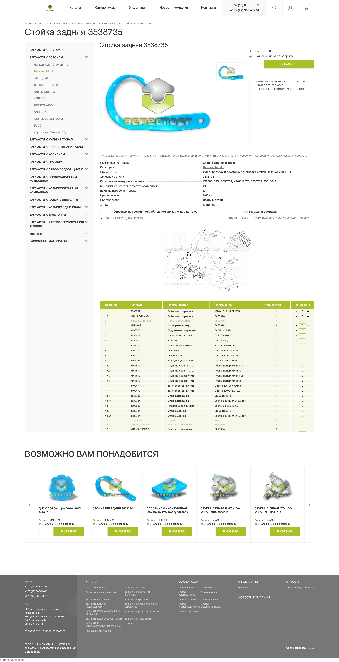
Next (309, 504)
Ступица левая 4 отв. (181, 371)
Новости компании (254, 597)
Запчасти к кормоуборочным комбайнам (103, 612)
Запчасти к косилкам (98, 600)
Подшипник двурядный (182, 330)
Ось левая (174, 351)
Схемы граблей (210, 600)
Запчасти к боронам (136, 588)
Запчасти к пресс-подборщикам (96, 605)
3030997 (135, 311)
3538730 (135, 396)
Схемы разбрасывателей (211, 605)
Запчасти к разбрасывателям (141, 612)
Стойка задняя (177, 411)
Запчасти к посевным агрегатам (137, 593)
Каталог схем (188, 582)
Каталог (92, 582)
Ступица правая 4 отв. (181, 381)
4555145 (135, 361)
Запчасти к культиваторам (101, 592)
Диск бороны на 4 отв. (181, 391)
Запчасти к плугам (96, 588)
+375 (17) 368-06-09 (244, 5)
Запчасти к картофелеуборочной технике (103, 624)
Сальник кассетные (180, 346)
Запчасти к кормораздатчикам (104, 619)
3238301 (135, 346)
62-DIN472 (136, 325)
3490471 (135, 386)
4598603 (135, 406)
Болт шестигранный (180, 429)
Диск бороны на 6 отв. (181, 386)
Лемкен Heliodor (213, 167)
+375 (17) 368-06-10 (36, 591)
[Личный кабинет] (290, 8)
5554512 (135, 376)
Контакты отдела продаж (299, 588)
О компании (248, 582)
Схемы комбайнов (188, 612)
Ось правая (175, 356)
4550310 (135, 356)
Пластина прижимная (181, 406)
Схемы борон (208, 588)
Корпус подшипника (180, 361)
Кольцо (172, 341)
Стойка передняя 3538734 (124, 218)
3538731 (135, 411)
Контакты (292, 582)
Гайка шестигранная (180, 311)
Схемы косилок (187, 600)
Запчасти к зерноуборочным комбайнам (141, 605)
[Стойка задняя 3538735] (157, 102)
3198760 (135, 330)
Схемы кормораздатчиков (189, 605)
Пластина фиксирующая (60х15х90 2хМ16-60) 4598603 (269, 218)
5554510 (135, 381)
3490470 (135, 391)
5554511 (135, 371)
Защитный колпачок (180, 336)
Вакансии (243, 588)
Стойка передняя (178, 396)
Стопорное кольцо (179, 325)
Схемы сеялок (209, 592)
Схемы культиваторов (186, 593)
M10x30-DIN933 (139, 429)
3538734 (135, 401)
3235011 (135, 341)
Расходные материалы (99, 631)
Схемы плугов (186, 588)
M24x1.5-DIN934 (140, 316)
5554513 (135, 366)
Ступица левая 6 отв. (181, 366)
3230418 (135, 336)
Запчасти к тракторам (137, 619)
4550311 (135, 351)
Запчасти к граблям (136, 600)
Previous (29, 504)
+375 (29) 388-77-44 (244, 10)
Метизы (129, 624)
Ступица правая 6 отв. (181, 376)
